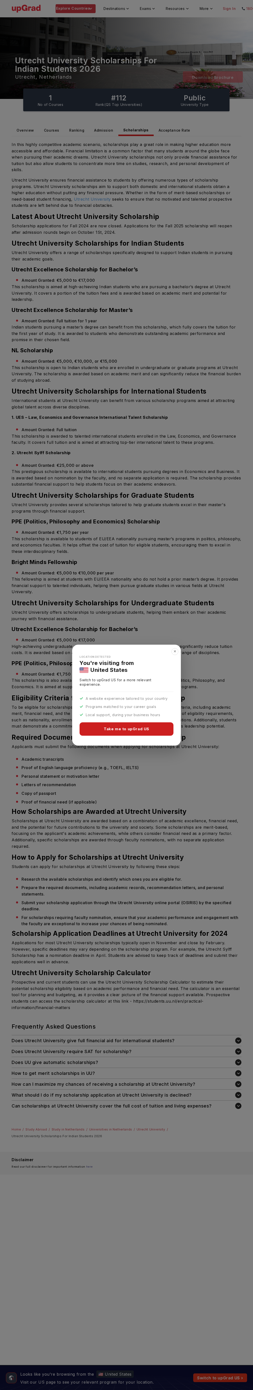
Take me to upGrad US (126, 729)
